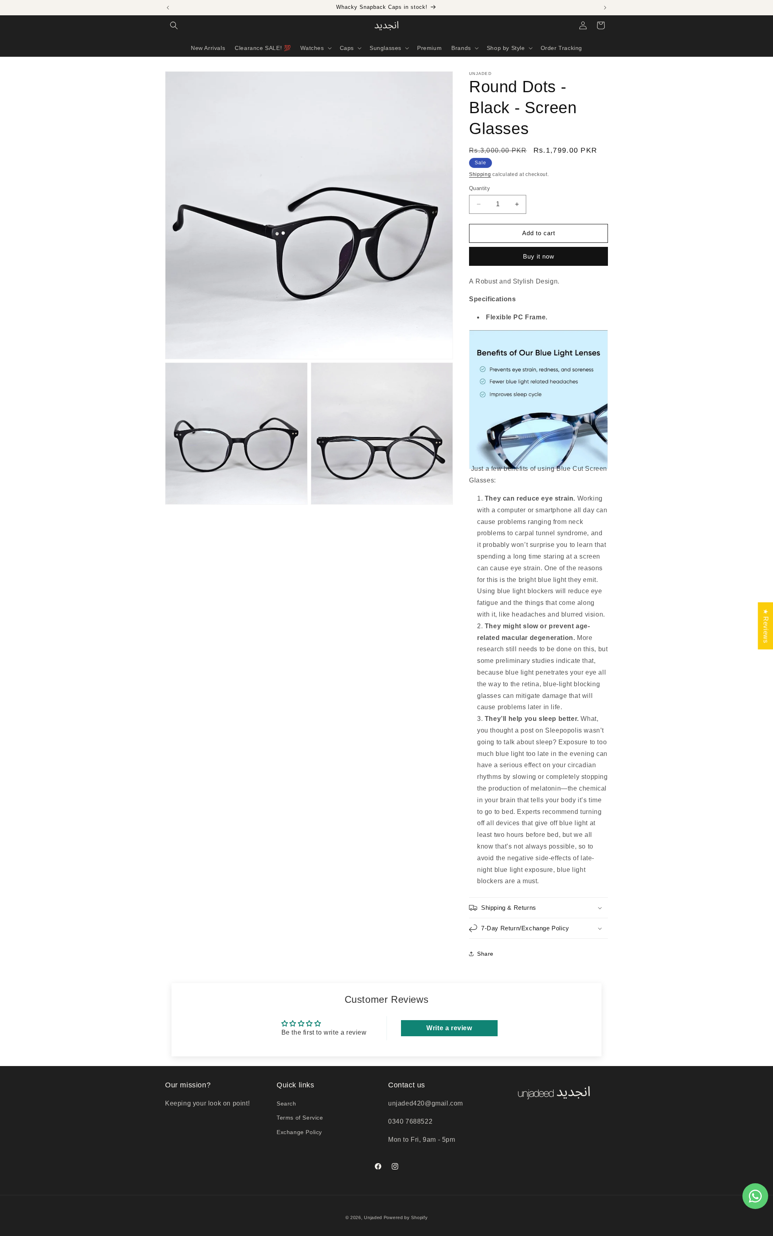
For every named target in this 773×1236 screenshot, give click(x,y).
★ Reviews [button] (765, 626)
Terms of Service (300, 1117)
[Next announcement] (605, 7)
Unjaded (373, 1217)
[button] (174, 25)
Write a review (449, 1028)
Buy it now (538, 256)
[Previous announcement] (168, 7)
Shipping (480, 174)
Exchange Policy (299, 1132)
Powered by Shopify (406, 1217)
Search (286, 1103)
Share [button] (485, 953)
